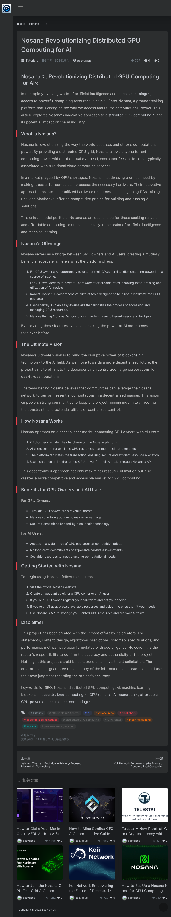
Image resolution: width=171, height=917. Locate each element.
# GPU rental (113, 719)
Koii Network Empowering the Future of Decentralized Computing (91, 888)
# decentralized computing (40, 719)
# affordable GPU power (64, 713)
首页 (22, 23)
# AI (87, 713)
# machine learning (139, 719)
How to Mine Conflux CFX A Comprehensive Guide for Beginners (92, 831)
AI (32, 83)
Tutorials (34, 23)
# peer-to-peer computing (58, 726)
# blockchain (127, 713)
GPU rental (98, 694)
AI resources (123, 694)
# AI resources (105, 713)
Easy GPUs (49, 909)
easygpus (83, 60)
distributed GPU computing (128, 115)
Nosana (31, 76)
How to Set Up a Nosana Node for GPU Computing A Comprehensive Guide (145, 888)
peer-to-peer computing (66, 701)
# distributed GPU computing (81, 719)
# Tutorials (36, 713)
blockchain (131, 355)
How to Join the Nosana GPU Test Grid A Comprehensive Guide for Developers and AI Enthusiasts (39, 888)
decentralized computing (62, 694)
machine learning (132, 93)
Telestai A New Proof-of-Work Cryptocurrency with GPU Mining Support (144, 831)
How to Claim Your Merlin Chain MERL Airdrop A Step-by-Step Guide (39, 831)
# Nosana (30, 726)
